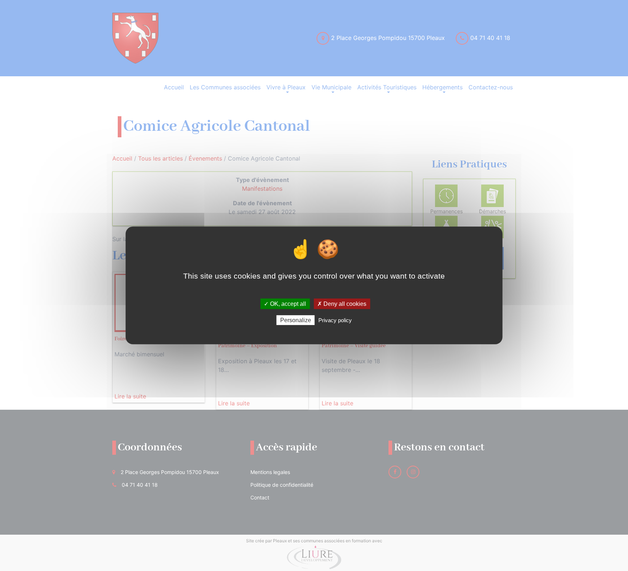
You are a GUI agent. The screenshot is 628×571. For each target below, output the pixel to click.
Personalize (295, 320)
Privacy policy (335, 320)
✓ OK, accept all (285, 304)
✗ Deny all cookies (341, 304)
